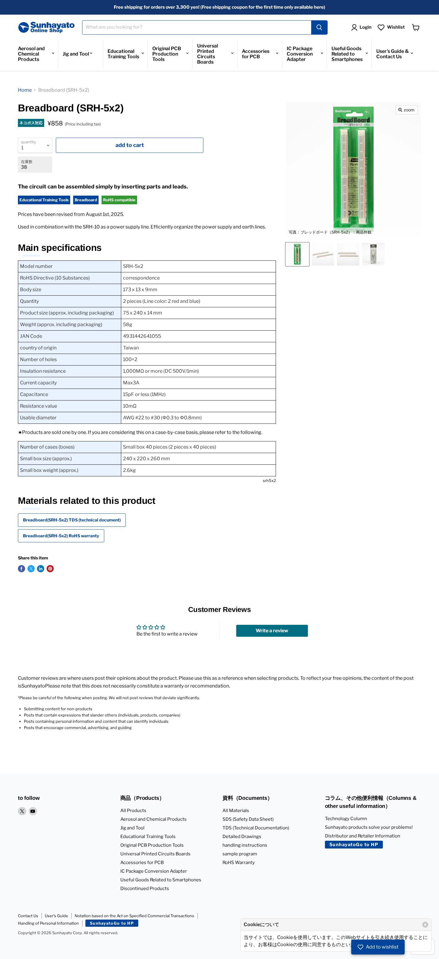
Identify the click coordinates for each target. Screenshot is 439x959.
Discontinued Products (144, 888)
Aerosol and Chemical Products (31, 54)
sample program (239, 854)
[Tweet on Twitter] (31, 568)
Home (25, 90)
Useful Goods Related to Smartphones (347, 54)
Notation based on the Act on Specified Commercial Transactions (134, 915)
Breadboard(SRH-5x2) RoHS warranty (61, 535)
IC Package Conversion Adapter (300, 54)
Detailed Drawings (241, 836)
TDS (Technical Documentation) (255, 828)
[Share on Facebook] (21, 568)
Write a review (272, 630)
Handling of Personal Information (48, 923)
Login (366, 27)
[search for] (319, 27)
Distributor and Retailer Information (362, 836)
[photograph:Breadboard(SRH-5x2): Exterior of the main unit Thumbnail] (322, 254)
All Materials (235, 810)
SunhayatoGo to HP (354, 844)
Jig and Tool (76, 54)
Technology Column (346, 818)
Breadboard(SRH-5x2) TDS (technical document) (72, 519)
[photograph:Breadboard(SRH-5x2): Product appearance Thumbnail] (297, 254)
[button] (378, 947)
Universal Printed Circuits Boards (207, 54)
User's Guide (56, 915)
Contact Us (28, 915)
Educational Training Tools (123, 53)
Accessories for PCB (255, 53)
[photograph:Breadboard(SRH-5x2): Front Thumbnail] (348, 254)
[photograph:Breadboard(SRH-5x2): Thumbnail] (373, 254)
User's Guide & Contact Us (392, 53)
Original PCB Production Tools (166, 54)
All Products (133, 810)
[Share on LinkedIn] (40, 568)
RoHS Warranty (238, 862)
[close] (425, 925)
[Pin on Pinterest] (50, 568)
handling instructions (244, 845)
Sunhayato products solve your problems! (369, 827)
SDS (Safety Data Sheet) (248, 819)
